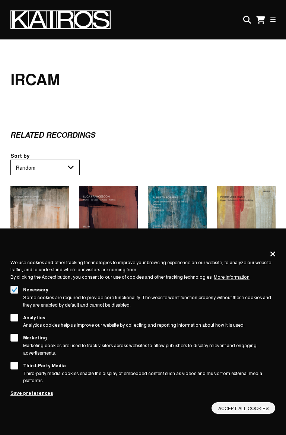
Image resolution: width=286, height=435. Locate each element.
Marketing (35, 337)
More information (232, 277)
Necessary (35, 289)
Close (273, 253)
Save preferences (31, 393)
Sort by (20, 155)
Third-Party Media (44, 365)
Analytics (34, 317)
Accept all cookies (243, 408)
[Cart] (260, 20)
